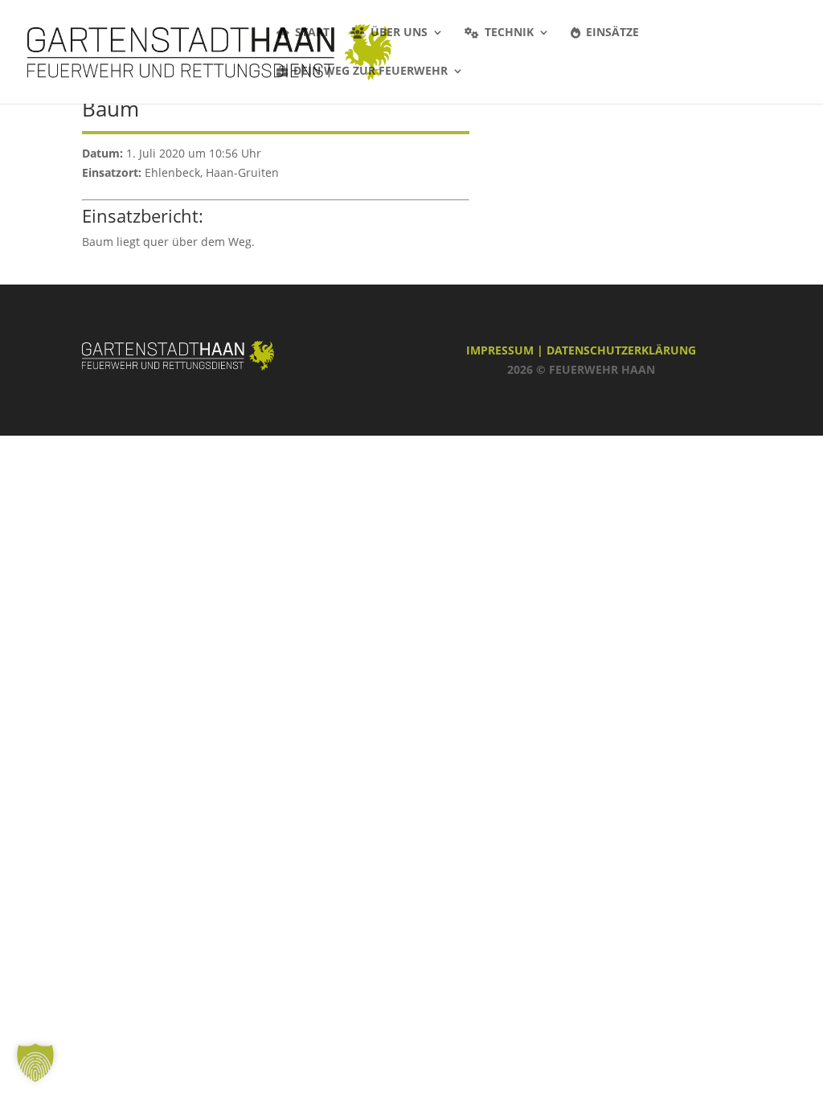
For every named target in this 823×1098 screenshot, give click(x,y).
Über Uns (399, 33)
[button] (35, 1062)
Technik (509, 33)
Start (312, 33)
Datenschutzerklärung (621, 350)
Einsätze (612, 33)
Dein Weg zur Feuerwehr (370, 71)
